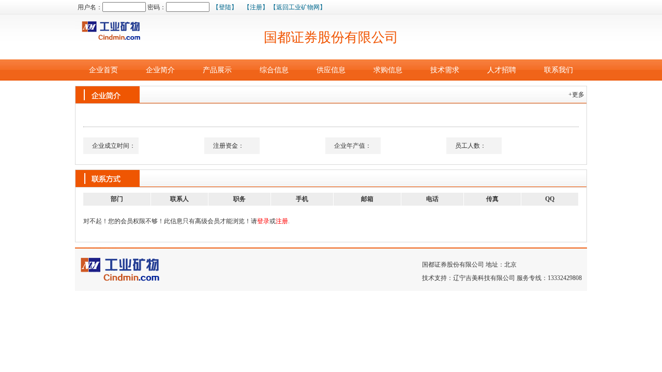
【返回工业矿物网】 (298, 7)
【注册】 (256, 7)
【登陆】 (225, 7)
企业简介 (160, 70)
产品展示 (217, 70)
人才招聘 (501, 70)
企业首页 (103, 70)
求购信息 (387, 70)
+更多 (578, 94)
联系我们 (558, 70)
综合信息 (274, 70)
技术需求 (444, 70)
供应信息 (331, 70)
